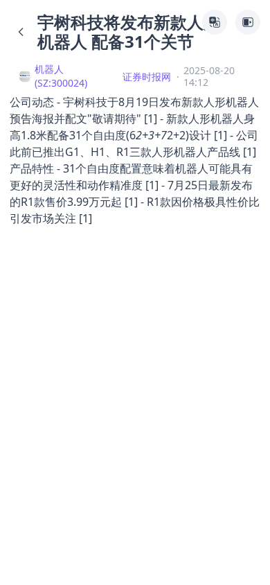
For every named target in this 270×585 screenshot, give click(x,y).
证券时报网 (147, 76)
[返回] (21, 32)
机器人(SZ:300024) (61, 75)
